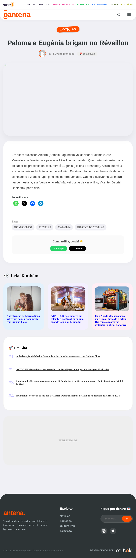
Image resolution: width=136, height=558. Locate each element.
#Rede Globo (64, 227)
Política (44, 4)
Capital (31, 4)
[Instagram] (104, 531)
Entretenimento (63, 4)
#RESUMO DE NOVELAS (90, 227)
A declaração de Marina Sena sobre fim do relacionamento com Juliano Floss (58, 356)
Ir (127, 518)
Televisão (66, 531)
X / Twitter (77, 248)
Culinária (127, 4)
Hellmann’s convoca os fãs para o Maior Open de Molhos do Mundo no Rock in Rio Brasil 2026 (68, 395)
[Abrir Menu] (129, 14)
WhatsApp (59, 248)
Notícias (65, 516)
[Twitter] (113, 531)
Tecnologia (99, 4)
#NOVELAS (45, 227)
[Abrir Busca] (119, 14)
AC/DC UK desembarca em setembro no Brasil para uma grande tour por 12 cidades (62, 369)
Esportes (83, 4)
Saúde (114, 4)
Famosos (66, 521)
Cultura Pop (67, 526)
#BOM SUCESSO (23, 227)
